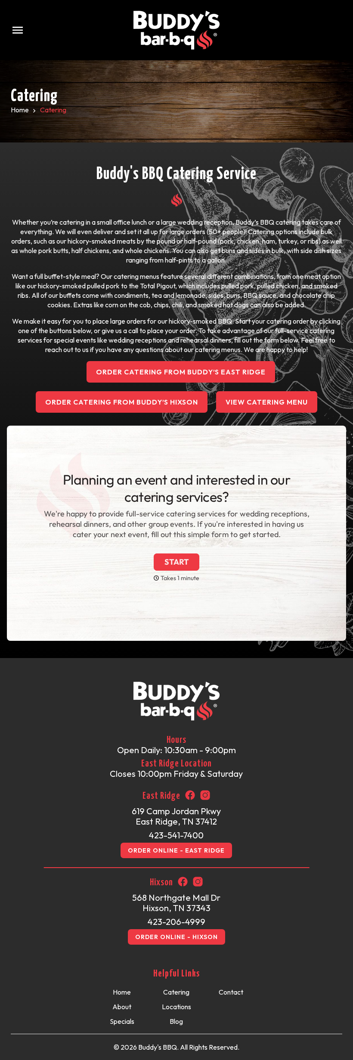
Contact (231, 992)
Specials (122, 1021)
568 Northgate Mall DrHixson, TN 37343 (176, 903)
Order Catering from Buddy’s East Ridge (181, 372)
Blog (176, 1021)
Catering (176, 992)
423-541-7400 (176, 835)
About (121, 1006)
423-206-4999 (176, 922)
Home (20, 109)
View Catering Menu (267, 402)
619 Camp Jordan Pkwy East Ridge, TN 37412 (176, 816)
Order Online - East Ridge (176, 850)
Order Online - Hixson (176, 937)
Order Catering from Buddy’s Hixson (121, 402)
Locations (176, 1006)
